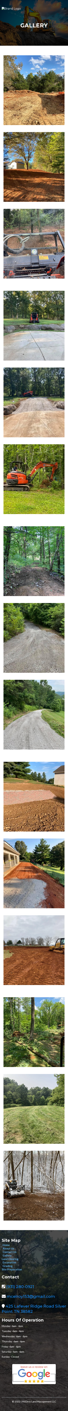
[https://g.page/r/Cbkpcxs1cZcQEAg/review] (34, 1374)
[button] (65, 9)
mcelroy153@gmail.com (31, 1296)
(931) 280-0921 (20, 1286)
